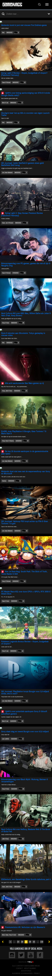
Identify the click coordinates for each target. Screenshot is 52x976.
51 (23, 839)
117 (18, 942)
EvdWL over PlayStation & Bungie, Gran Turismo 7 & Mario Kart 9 (23, 432)
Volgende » (48, 941)
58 (23, 323)
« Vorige (3, 941)
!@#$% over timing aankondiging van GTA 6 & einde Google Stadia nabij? (25, 94)
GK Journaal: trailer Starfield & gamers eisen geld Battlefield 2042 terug (22, 164)
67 (28, 441)
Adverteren (26, 971)
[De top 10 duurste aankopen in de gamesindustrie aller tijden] (26, 447)
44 (24, 581)
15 (26, 461)
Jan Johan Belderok (7, 173)
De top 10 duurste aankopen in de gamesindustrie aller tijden (24, 452)
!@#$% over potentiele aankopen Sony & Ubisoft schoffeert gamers (24, 712)
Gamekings (12, 4)
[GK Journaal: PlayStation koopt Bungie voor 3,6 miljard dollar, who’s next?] (26, 672)
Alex (3, 32)
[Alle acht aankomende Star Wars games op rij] (26, 364)
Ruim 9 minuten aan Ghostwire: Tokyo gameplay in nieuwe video (23, 334)
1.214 (41, 942)
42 (30, 935)
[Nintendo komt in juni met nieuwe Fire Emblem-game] (26, 21)
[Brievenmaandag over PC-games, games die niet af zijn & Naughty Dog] (26, 244)
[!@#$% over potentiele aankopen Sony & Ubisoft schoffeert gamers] (26, 707)
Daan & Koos (5, 601)
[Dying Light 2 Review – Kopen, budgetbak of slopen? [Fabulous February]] (26, 54)
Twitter (21, 955)
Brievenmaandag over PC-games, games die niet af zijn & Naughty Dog (25, 264)
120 (30, 942)
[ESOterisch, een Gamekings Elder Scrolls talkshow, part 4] (26, 860)
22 (23, 789)
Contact (19, 968)
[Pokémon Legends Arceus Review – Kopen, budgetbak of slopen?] (26, 622)
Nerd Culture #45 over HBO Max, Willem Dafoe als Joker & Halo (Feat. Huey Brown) (26, 314)
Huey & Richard (6, 581)
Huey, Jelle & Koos (7, 391)
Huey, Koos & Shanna (8, 441)
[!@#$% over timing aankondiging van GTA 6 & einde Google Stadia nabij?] (26, 89)
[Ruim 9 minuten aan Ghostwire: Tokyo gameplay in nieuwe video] (26, 329)
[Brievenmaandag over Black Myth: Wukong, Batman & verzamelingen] (26, 760)
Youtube (31, 955)
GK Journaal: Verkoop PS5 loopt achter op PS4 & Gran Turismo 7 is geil (24, 522)
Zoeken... (39, 4)
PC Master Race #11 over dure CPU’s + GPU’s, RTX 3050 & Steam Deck (25, 592)
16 (24, 273)
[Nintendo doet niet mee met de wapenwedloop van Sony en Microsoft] (26, 467)
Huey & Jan (5, 651)
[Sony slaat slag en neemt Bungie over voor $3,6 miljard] (26, 728)
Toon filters (49, 14)
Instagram (12, 955)
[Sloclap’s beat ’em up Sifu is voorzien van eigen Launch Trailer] (26, 109)
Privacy (37, 973)
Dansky (4, 481)
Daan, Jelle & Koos (7, 887)
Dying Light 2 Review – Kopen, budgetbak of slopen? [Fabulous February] (24, 74)
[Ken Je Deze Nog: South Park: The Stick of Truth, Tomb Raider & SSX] (26, 552)
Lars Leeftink (5, 739)
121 (34, 942)
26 (22, 721)
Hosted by (23, 962)
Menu (47, 4)
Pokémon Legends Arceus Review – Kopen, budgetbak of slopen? (25, 642)
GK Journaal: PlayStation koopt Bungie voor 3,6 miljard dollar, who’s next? (25, 692)
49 (26, 701)
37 (26, 391)
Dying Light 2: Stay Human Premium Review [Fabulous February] (22, 214)
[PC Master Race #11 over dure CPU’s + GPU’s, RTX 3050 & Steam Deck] (26, 588)
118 (22, 942)
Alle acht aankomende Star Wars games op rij (24, 383)
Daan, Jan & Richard (7, 223)
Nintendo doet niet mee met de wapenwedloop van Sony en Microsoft (25, 472)
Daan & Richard (6, 82)
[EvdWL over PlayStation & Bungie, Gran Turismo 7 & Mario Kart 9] (26, 412)
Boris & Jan (5, 103)
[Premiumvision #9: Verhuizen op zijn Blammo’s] (26, 908)
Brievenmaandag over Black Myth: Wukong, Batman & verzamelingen (24, 780)
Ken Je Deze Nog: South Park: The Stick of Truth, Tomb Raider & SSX (24, 572)
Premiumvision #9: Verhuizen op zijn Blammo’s (25, 927)
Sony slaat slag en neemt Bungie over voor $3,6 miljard (25, 731)
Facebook (40, 955)
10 (24, 82)
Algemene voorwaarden (22, 973)
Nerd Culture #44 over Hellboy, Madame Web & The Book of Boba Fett (25, 830)
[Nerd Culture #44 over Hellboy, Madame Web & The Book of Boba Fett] (26, 810)
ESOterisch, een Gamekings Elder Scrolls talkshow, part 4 (26, 879)
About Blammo (30, 968)
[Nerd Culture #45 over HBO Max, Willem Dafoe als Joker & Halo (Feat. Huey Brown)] (26, 294)
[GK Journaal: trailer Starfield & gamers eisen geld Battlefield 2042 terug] (26, 144)
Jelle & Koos (5, 839)
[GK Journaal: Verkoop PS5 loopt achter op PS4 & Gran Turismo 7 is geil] (26, 502)
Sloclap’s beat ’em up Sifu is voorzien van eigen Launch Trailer (25, 114)
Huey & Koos (5, 323)
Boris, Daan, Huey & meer (9, 935)
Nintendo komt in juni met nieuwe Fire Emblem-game (24, 25)
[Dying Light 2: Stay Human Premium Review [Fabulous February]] (26, 194)
